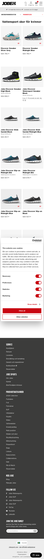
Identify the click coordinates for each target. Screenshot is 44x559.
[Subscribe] (35, 531)
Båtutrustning (11, 441)
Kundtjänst (10, 348)
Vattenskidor (10, 423)
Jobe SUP (12, 497)
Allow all (22, 311)
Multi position (11, 430)
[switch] (38, 282)
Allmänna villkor (22, 552)
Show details (32, 304)
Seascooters (10, 455)
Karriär (8, 381)
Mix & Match (10, 465)
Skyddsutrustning (12, 437)
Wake (8, 420)
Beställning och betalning (15, 358)
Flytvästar (9, 406)
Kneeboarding (11, 427)
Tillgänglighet (22, 554)
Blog (8, 479)
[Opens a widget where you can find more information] (36, 555)
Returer (9, 352)
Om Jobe (9, 378)
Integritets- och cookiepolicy (22, 556)
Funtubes (9, 399)
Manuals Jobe (11, 483)
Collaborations (11, 458)
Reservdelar (10, 369)
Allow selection (22, 317)
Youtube (11, 511)
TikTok (10, 507)
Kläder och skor (12, 434)
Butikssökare (11, 365)
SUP (7, 409)
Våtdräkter (10, 413)
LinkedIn (11, 514)
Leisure (8, 451)
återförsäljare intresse (14, 385)
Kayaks (8, 416)
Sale (7, 462)
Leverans (9, 355)
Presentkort (10, 444)
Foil (7, 402)
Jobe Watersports (15, 493)
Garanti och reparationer (15, 362)
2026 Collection (12, 395)
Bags (8, 448)
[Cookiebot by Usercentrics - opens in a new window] (32, 240)
